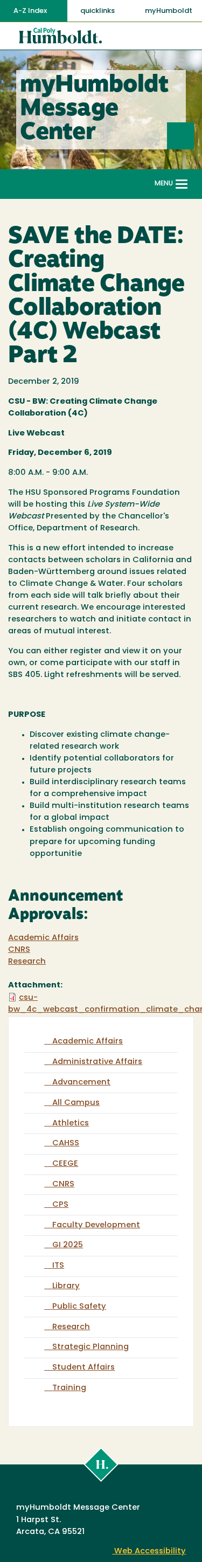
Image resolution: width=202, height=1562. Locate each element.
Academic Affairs (43, 938)
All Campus (76, 1103)
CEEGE (65, 1164)
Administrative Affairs (97, 1062)
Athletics (70, 1123)
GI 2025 (67, 1245)
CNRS (19, 950)
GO (193, 136)
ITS (58, 1266)
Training (69, 1388)
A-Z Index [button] (30, 11)
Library (66, 1286)
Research (27, 962)
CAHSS (65, 1143)
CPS (60, 1205)
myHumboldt (168, 11)
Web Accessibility (149, 1551)
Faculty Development (96, 1225)
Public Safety (79, 1307)
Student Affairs (83, 1368)
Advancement (81, 1083)
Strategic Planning (90, 1347)
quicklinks (98, 11)
